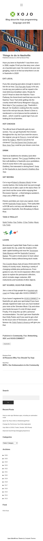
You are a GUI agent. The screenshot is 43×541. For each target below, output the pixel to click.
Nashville (7, 344)
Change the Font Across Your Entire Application (17, 424)
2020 (6, 475)
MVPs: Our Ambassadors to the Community (21, 365)
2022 (6, 468)
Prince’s (23, 137)
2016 (6, 488)
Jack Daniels (28, 164)
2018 (6, 482)
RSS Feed (6, 511)
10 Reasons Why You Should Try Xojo (18, 358)
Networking (32, 336)
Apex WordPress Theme (15, 538)
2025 (6, 458)
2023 (6, 465)
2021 (6, 472)
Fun (25, 336)
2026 (6, 455)
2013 (6, 498)
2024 (6, 462)
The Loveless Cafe (19, 105)
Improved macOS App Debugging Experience (16, 431)
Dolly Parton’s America (21, 322)
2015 (6, 492)
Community (18, 336)
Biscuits (35, 103)
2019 (6, 478)
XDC (5, 338)
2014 (6, 495)
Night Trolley (7, 222)
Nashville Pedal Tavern (17, 204)
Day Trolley (17, 222)
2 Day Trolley (28, 222)
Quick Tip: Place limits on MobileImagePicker (16, 421)
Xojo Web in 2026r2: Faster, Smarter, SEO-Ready (17, 427)
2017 (6, 485)
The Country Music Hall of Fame (15, 264)
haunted (31, 290)
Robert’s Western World (21, 182)
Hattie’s (13, 140)
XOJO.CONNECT (31, 298)
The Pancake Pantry (23, 87)
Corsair (25, 158)
